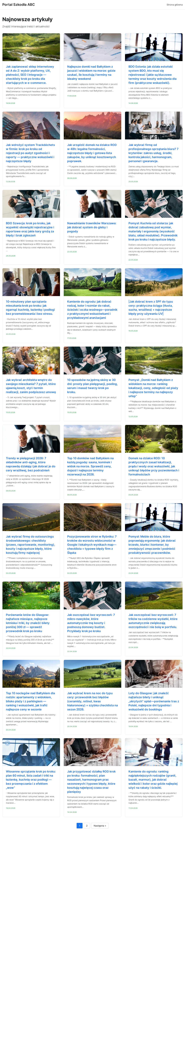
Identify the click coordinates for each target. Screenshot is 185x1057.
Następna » (100, 825)
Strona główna (175, 4)
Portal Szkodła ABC (18, 4)
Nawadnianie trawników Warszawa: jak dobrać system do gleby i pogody (91, 227)
